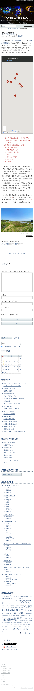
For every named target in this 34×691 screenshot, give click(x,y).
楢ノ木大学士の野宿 (8, 618)
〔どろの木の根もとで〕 (8, 624)
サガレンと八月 (28, 618)
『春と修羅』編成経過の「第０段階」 (14, 398)
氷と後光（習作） (19, 618)
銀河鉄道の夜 (18, 610)
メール (3, 681)
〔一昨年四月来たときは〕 (23, 620)
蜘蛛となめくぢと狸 (19, 615)
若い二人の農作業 (9, 411)
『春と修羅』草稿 (6, 668)
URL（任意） (5, 307)
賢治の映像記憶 (8, 416)
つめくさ (8, 527)
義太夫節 (10, 615)
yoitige (7, 532)
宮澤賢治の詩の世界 (17, 18)
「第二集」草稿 (5, 671)
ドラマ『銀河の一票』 (10, 396)
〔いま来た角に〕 (27, 598)
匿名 (7, 569)
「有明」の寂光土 (9, 515)
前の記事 (13, 253)
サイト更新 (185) (8, 457)
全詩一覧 (3, 666)
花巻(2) (6, 554)
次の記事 (21, 253)
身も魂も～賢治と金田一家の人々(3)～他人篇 (16, 567)
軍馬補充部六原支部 (9, 426)
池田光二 (8, 545)
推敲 (24, 624)
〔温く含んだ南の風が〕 (25, 602)
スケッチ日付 (24, 629)
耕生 (7, 497)
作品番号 (7, 629)
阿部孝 (26, 605)
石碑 (16, 244)
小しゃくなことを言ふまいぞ (12, 403)
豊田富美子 (9, 510)
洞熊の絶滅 (7, 401)
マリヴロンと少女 (19, 607)
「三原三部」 (14, 626)
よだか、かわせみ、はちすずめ (12, 386)
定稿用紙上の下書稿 (9, 388)
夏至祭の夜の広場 (9, 429)
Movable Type (27, 688)
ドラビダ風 (13, 622)
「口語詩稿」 (14, 629)
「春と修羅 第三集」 (10, 620)
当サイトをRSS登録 (11, 649)
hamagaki (8, 489)
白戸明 (7, 556)
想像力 (26, 615)
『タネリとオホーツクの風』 (12, 408)
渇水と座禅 (7, 605)
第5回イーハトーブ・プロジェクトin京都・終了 (17, 544)
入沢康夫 (8, 523)
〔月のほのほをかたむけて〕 (18, 624)
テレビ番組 (10, 607)
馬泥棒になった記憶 (9, 414)
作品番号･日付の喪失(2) (10, 421)
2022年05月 (15, 28)
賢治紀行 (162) (8, 447)
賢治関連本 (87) (8, 450)
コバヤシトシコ (10, 539)
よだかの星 (19, 598)
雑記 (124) (7, 462)
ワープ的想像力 (8, 406)
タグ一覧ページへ (26, 633)
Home (2, 28)
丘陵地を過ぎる (19, 622)
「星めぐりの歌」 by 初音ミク (12, 574)
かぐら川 (8, 487)
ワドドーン (9, 516)
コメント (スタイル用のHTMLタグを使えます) (16, 271)
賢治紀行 (8, 28)
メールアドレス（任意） (9, 301)
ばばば (7, 576)
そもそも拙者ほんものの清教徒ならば (14, 431)
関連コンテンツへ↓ (28, 26)
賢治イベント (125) (9, 452)
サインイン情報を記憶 (10, 315)
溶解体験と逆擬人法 (9, 496)
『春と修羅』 (18, 613)
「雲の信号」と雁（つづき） (12, 485)
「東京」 (20, 626)
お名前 (3, 295)
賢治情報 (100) (8, 455)
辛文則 (7, 501)
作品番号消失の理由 (9, 419)
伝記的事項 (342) (8, 445)
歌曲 (3, 675)
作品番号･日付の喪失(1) (10, 424)
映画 (22, 596)
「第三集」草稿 (5, 673)
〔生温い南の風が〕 (7, 622)
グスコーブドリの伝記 (11, 596)
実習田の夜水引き (9, 391)
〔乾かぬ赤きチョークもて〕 (14, 605)
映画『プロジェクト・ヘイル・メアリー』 (16, 383)
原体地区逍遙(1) (17, 40)
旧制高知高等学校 (9, 393)
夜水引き (3, 605)
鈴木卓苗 (22, 605)
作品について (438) (9, 442)
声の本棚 (8, 490)
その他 (3, 679)
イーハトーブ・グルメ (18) (11, 460)
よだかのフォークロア (10, 521)
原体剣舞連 (5, 244)
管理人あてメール (11, 647)
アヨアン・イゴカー (11, 579)
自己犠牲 (26, 596)
